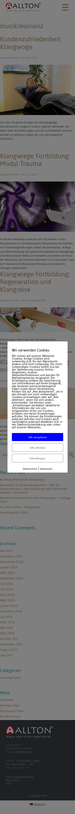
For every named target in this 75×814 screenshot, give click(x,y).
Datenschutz (30, 468)
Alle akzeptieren (37, 437)
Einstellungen (37, 458)
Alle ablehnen (38, 447)
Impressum (46, 468)
